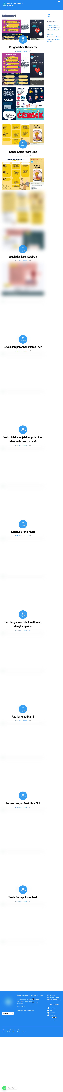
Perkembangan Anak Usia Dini (23, 803)
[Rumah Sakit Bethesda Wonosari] (12, 8)
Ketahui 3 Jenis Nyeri (23, 532)
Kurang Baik (53, 1015)
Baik (51, 1010)
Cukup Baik (52, 1012)
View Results (54, 1021)
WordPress (9, 1031)
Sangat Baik (53, 1008)
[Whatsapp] (4, 1088)
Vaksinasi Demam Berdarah (54, 37)
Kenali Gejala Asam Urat (22, 152)
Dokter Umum (50, 34)
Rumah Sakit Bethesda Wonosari (10, 1030)
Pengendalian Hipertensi (23, 47)
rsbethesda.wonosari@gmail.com (25, 1010)
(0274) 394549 (21, 1006)
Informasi (25, 51)
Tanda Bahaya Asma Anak (22, 897)
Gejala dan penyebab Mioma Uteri (23, 347)
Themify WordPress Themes (19, 1031)
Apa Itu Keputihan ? (23, 716)
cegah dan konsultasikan (23, 256)
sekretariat (18, 51)
